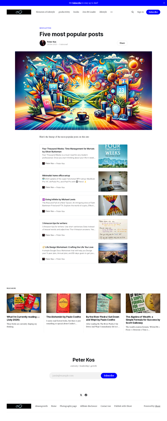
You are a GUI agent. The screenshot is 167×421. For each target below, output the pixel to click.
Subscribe (153, 12)
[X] (81, 395)
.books (76, 12)
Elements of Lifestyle (45, 12)
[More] (111, 12)
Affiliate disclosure (88, 406)
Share (122, 43)
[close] (164, 3)
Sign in (140, 12)
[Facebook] (86, 395)
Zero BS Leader (89, 12)
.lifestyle (103, 12)
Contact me (106, 406)
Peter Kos (51, 42)
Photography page (68, 406)
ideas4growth (41, 406)
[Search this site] (133, 12)
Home (53, 406)
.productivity (64, 12)
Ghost (157, 406)
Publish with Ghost (123, 406)
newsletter (45, 28)
